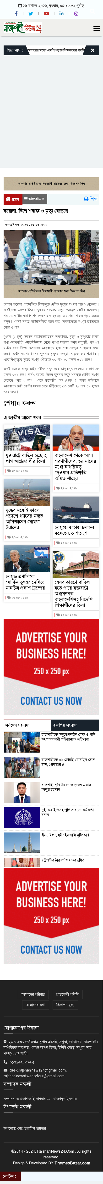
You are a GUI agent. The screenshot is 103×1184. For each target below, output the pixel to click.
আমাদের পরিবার (33, 994)
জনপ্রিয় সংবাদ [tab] (65, 725)
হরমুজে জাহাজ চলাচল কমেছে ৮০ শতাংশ (74, 530)
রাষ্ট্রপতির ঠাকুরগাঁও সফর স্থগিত (63, 860)
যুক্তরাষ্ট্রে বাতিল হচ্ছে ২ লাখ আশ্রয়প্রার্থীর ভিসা (26, 458)
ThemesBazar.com (72, 1163)
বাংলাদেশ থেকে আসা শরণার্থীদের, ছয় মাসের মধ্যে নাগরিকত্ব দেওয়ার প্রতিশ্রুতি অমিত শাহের (75, 466)
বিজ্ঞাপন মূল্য (65, 1005)
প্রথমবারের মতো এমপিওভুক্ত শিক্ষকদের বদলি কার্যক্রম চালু (53, 50)
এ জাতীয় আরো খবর (22, 417)
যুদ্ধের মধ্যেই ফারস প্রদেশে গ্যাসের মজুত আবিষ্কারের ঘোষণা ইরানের (24, 519)
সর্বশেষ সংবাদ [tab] (16, 725)
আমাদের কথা (35, 1005)
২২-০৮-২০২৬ (68, 488)
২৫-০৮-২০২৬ (19, 471)
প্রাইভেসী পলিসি (67, 994)
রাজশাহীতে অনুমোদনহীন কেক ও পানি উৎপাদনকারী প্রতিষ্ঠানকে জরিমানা (68, 737)
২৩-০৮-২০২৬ (19, 537)
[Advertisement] (51, 109)
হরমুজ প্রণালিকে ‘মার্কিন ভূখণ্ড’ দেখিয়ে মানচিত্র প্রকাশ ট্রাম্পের (25, 582)
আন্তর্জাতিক (36, 198)
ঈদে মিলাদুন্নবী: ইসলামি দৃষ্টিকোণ (65, 835)
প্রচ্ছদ (15, 199)
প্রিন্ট (93, 199)
